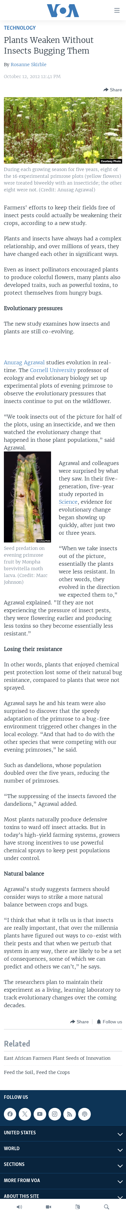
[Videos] (48, 1207)
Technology (20, 28)
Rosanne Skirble (29, 64)
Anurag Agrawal (24, 362)
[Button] (112, 90)
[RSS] (69, 1114)
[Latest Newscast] (19, 1207)
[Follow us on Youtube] (40, 1114)
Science (68, 502)
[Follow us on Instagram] (54, 1114)
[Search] (106, 1207)
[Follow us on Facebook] (10, 1114)
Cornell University (53, 370)
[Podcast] (84, 1114)
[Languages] (77, 1207)
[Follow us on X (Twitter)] (25, 1114)
